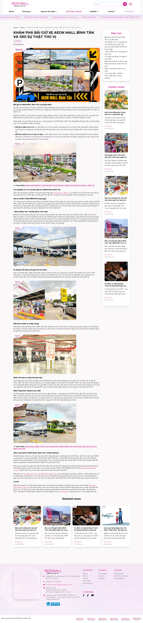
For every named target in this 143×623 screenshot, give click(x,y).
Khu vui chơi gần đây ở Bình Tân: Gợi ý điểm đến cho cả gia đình (115, 243)
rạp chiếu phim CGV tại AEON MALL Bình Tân (40, 474)
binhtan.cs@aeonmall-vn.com (61, 585)
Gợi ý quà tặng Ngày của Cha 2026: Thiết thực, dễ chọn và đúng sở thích (85, 530)
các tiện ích (65, 492)
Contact (111, 11)
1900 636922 (56, 581)
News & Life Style (48, 11)
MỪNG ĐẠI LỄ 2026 (44, 17)
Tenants (101, 576)
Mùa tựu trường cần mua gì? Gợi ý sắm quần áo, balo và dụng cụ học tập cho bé (116, 200)
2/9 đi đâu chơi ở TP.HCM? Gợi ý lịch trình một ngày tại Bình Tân (115, 157)
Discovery (26, 11)
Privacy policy (119, 578)
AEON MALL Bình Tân (61, 193)
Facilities (93, 11)
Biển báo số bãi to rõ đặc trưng (116, 61)
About (11, 11)
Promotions (129, 11)
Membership (118, 573)
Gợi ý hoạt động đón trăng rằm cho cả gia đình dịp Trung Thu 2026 (115, 114)
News (22, 27)
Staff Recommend (121, 576)
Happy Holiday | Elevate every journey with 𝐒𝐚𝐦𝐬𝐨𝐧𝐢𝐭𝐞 (119, 17)
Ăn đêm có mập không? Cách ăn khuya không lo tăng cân (116, 286)
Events (85, 578)
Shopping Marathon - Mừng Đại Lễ (20, 17)
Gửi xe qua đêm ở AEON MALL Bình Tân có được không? (113, 75)
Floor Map (86, 581)
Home (15, 27)
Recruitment (87, 583)
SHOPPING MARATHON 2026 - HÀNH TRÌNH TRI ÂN (76, 17)
